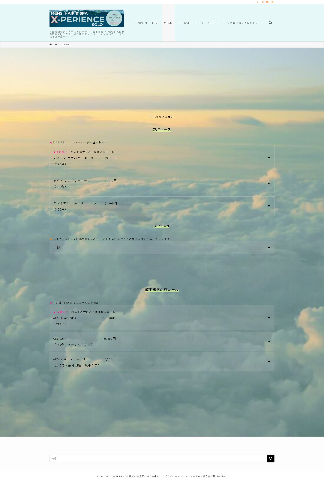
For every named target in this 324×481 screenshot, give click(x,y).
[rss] (272, 2)
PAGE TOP (313, 463)
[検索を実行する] (270, 458)
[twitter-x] (257, 2)
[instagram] (262, 2)
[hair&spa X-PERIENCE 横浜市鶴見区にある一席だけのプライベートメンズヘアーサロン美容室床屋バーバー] (87, 18)
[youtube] (267, 2)
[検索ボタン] (270, 22)
